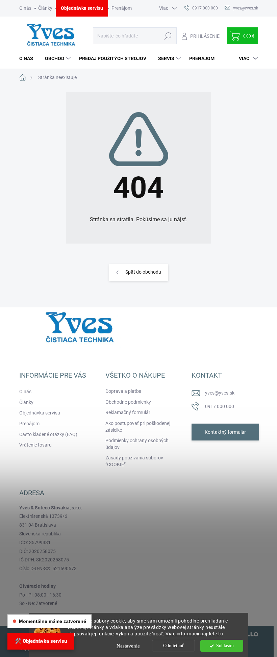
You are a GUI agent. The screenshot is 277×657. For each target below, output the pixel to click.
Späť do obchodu (143, 272)
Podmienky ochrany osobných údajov (137, 444)
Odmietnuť (173, 645)
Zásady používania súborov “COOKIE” (134, 461)
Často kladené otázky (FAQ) (48, 434)
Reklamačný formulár (127, 412)
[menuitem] (28, 58)
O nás (25, 8)
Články (45, 8)
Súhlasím (225, 645)
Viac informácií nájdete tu (194, 633)
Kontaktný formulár (225, 432)
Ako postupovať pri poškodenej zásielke (137, 427)
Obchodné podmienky (128, 402)
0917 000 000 (219, 406)
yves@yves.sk (219, 393)
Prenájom (121, 8)
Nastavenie (128, 646)
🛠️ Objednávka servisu (41, 641)
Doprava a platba (123, 391)
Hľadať (168, 36)
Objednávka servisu (82, 8)
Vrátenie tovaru (35, 445)
